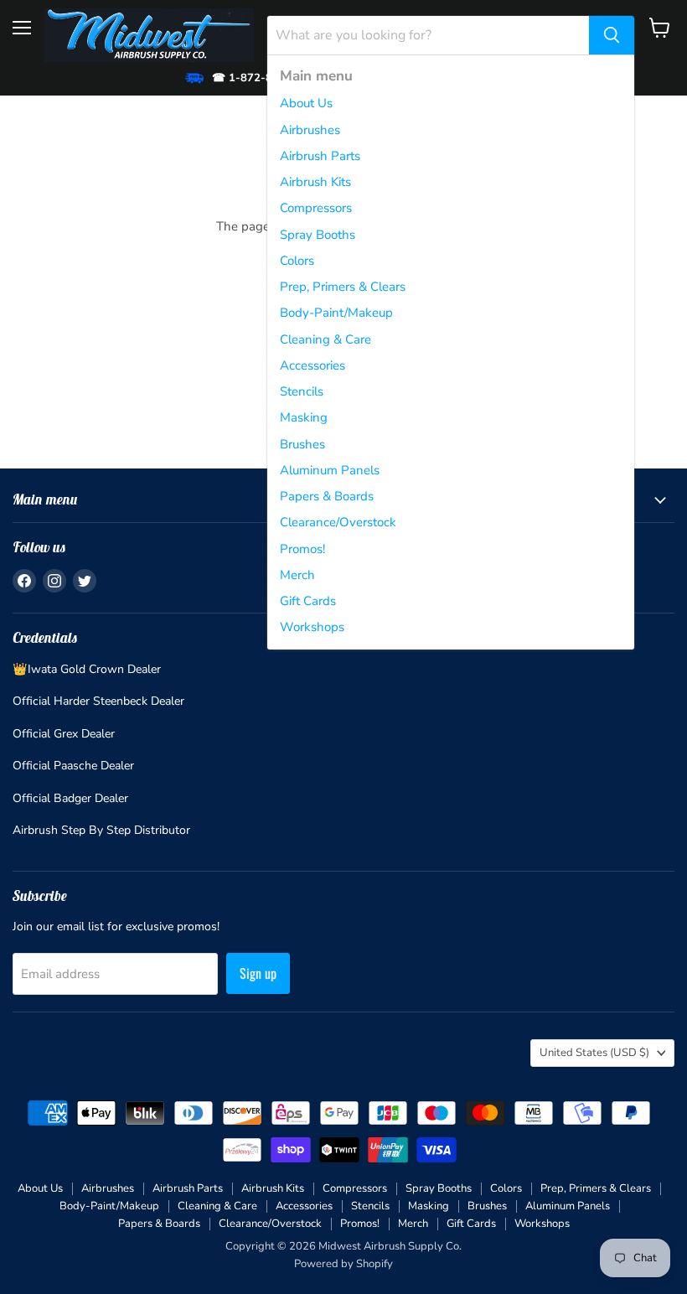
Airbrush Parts (320, 156)
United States (594, 1052)
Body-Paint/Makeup (336, 312)
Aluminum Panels (330, 470)
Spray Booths (317, 234)
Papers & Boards (327, 496)
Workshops (312, 627)
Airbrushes (310, 130)
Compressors (316, 207)
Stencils (301, 391)
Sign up (258, 973)
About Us (306, 103)
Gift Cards (308, 601)
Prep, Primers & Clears (342, 286)
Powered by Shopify (343, 1263)
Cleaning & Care (325, 339)
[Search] (611, 35)
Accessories (312, 365)
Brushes (302, 444)
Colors (297, 260)
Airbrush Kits (315, 181)
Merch (297, 575)
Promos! (302, 549)
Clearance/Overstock (338, 522)
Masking (304, 417)
